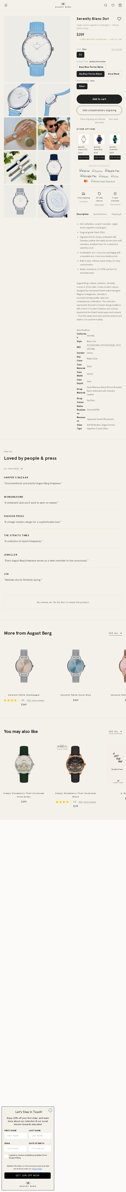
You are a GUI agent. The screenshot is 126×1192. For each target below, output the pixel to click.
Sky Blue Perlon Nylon (90, 74)
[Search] (105, 5)
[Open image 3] (54, 100)
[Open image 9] (54, 201)
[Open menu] (6, 5)
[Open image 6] (20, 167)
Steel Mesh (114, 74)
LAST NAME (35, 1130)
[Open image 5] (54, 133)
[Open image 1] (37, 49)
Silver (82, 86)
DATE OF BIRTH (36, 1143)
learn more (99, 205)
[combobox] (39, 1148)
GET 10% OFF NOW (28, 1175)
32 (80, 54)
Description (83, 214)
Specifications (100, 214)
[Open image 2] (20, 100)
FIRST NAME (10, 1130)
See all (113, 633)
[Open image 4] (20, 133)
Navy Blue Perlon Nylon (91, 67)
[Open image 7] (54, 167)
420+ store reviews (35, 700)
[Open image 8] (20, 201)
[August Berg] (63, 5)
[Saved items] (113, 5)
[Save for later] (119, 19)
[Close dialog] (50, 1110)
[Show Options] (48, 1148)
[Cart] (120, 5)
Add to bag (84, 157)
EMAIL (7, 1143)
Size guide (117, 49)
